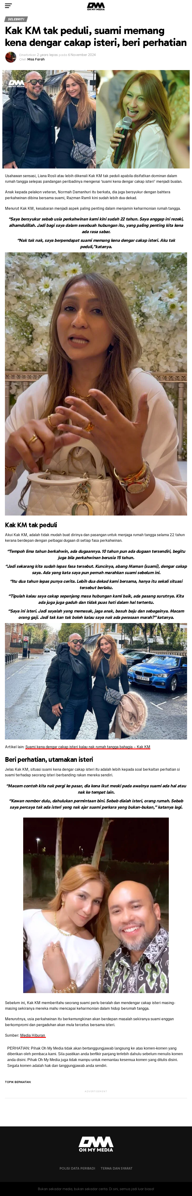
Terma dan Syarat (117, 1168)
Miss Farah (36, 59)
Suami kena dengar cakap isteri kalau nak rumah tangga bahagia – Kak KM (87, 746)
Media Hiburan (33, 1035)
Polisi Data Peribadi (77, 1168)
